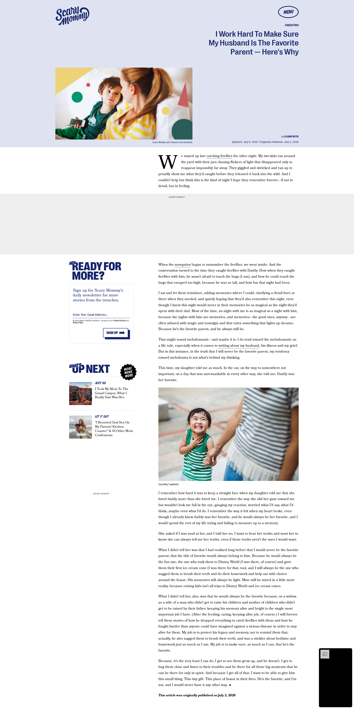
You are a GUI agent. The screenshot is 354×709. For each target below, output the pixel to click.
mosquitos (183, 264)
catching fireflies (219, 156)
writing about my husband (238, 345)
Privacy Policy (78, 323)
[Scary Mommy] (72, 16)
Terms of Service (120, 321)
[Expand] (323, 651)
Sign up (112, 333)
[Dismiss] (348, 651)
